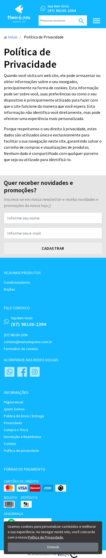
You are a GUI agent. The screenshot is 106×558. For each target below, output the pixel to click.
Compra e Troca (16, 429)
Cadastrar (53, 248)
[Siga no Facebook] (22, 371)
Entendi (53, 547)
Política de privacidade (21, 450)
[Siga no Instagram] (34, 371)
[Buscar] (81, 20)
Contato (10, 443)
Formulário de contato (21, 348)
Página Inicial (13, 402)
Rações (9, 289)
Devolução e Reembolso (22, 436)
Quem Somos (14, 409)
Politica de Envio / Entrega (24, 416)
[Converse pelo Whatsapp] (9, 371)
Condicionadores (17, 282)
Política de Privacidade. (46, 537)
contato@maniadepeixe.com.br (28, 342)
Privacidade (13, 423)
